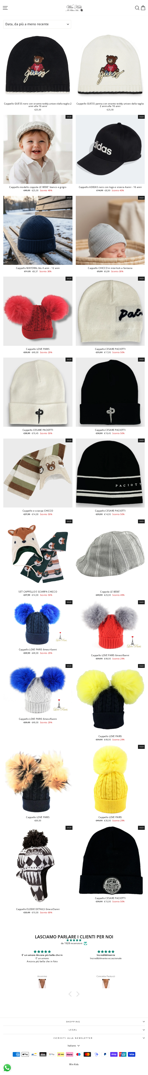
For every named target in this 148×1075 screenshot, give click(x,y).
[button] (71, 994)
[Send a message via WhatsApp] (7, 1067)
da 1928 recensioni (71, 943)
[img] (74, 940)
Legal (73, 1030)
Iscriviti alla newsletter (73, 1038)
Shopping (73, 1021)
